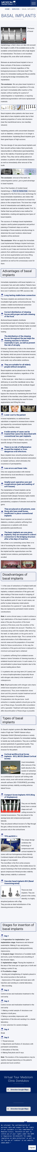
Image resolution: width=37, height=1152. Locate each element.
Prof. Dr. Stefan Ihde (20, 191)
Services (15, 9)
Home (7, 9)
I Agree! (32, 1147)
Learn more (5, 1142)
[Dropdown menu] (34, 3)
